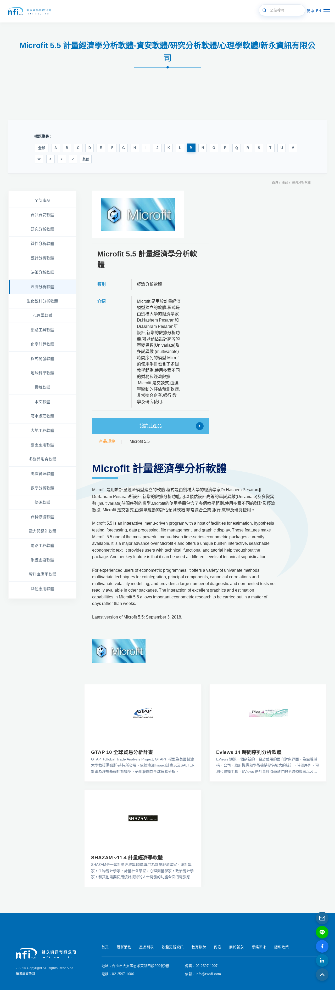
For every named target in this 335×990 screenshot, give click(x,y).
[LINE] (322, 932)
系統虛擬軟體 (42, 560)
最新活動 (124, 947)
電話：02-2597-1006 (118, 974)
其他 (85, 159)
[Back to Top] (322, 974)
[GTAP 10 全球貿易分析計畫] (143, 713)
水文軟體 (42, 401)
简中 (310, 11)
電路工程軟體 (42, 545)
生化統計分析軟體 (42, 301)
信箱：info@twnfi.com (203, 974)
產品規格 (107, 441)
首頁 (275, 182)
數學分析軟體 (42, 488)
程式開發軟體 (42, 358)
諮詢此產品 (150, 426)
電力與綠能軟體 (42, 531)
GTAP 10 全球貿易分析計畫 (122, 752)
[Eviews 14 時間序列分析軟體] (268, 713)
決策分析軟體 (42, 272)
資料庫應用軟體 (42, 574)
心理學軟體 (42, 315)
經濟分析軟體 (301, 182)
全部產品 (42, 200)
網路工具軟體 (42, 330)
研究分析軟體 (42, 229)
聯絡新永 (259, 947)
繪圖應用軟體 (42, 445)
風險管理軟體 (42, 473)
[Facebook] (322, 946)
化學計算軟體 (42, 344)
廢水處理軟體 (42, 416)
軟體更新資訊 (173, 947)
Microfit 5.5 (140, 441)
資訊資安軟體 (42, 215)
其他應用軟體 (42, 588)
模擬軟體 (42, 387)
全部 (41, 148)
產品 (285, 182)
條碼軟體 (42, 502)
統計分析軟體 (42, 258)
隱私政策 (281, 947)
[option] (138, 214)
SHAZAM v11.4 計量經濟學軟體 (127, 857)
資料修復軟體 (42, 516)
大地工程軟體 (42, 430)
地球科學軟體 (42, 373)
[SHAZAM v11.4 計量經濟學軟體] (143, 818)
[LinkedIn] (322, 960)
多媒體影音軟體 (42, 459)
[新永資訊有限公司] (28, 11)
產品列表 (146, 947)
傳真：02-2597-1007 (201, 966)
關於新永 (236, 947)
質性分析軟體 (42, 243)
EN (318, 11)
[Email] (322, 918)
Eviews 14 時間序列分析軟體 (249, 752)
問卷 (217, 947)
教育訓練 (199, 947)
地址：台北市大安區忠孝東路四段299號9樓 (136, 966)
